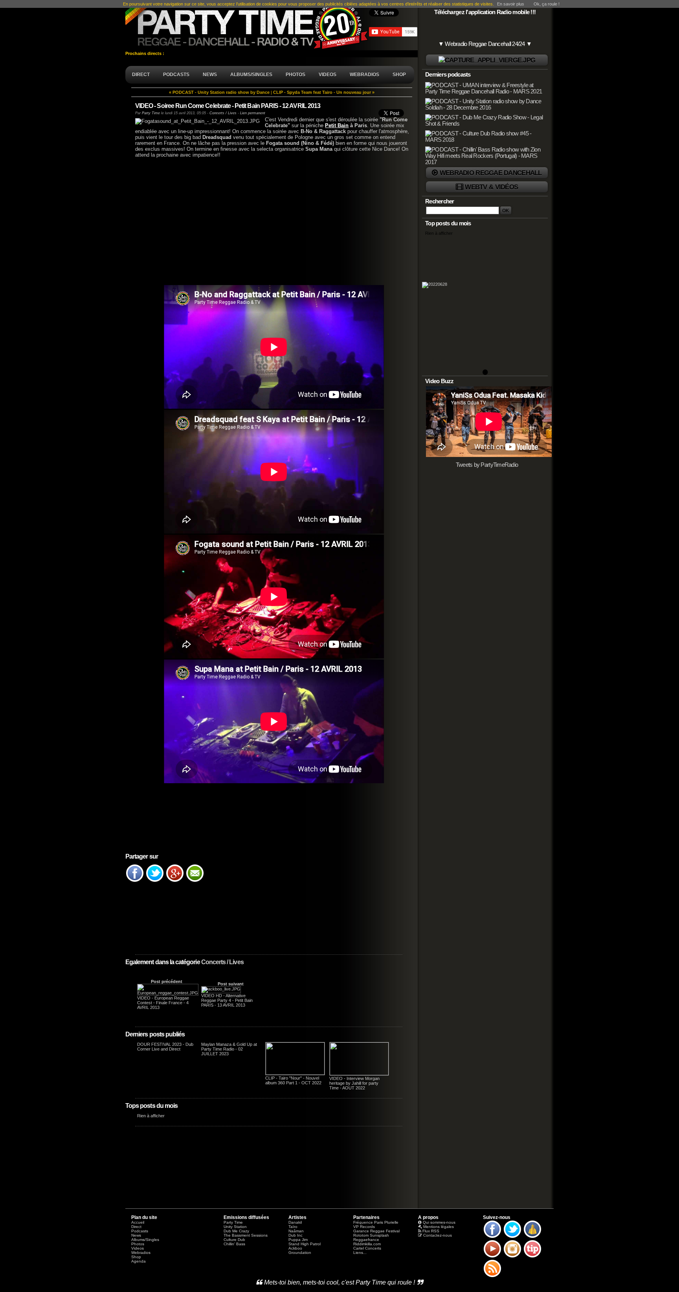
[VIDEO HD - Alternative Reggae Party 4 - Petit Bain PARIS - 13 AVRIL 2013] (221, 989)
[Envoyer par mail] (194, 881)
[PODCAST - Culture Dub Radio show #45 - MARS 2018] (485, 140)
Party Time (151, 113)
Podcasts (139, 1231)
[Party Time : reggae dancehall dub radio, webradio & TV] (247, 25)
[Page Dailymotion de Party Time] (532, 1237)
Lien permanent (252, 113)
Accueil (137, 1222)
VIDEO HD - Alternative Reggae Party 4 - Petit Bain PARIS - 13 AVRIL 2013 (227, 1000)
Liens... (360, 1252)
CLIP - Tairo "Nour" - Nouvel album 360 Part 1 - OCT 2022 (293, 1080)
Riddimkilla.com (367, 1244)
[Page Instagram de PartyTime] (512, 1257)
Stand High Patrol (304, 1244)
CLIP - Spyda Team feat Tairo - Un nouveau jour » (323, 92)
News (136, 1235)
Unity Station (235, 1226)
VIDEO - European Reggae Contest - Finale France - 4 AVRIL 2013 (163, 1003)
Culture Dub (234, 1239)
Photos (137, 1244)
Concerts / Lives (222, 962)
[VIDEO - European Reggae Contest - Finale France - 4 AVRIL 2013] (167, 992)
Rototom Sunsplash (371, 1235)
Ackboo (295, 1248)
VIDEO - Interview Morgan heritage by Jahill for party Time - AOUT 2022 (354, 1083)
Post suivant (231, 983)
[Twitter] (154, 881)
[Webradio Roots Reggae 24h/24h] (487, 60)
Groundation (299, 1252)
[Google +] (174, 881)
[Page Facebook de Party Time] (492, 1237)
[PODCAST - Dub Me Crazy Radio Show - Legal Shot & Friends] (485, 124)
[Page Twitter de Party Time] (512, 1237)
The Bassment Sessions (246, 1235)
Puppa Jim (298, 1239)
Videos (137, 1248)
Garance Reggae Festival (376, 1231)
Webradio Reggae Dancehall (491, 173)
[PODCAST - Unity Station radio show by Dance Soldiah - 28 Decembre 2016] (485, 107)
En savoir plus (510, 4)
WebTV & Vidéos (491, 187)
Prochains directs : (145, 53)
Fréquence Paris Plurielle (375, 1222)
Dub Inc (295, 1235)
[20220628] (485, 305)
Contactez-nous (437, 1235)
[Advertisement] (268, 221)
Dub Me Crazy (236, 1231)
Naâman (296, 1231)
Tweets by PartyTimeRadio (487, 465)
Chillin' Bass (234, 1244)
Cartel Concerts (367, 1248)
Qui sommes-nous (439, 1222)
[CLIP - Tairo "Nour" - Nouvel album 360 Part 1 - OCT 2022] (295, 1073)
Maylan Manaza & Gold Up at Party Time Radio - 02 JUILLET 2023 (229, 1049)
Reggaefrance (366, 1239)
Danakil (295, 1222)
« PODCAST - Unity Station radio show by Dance (219, 92)
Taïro (292, 1226)
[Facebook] (134, 881)
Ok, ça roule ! (547, 4)
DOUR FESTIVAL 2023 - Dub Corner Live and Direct (165, 1046)
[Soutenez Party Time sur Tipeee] (532, 1257)
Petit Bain (337, 125)
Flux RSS (430, 1231)
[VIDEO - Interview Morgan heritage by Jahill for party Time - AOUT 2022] (359, 1073)
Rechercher (439, 201)
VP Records (364, 1226)
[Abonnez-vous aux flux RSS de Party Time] (492, 1276)
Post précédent (166, 981)
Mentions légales (438, 1226)
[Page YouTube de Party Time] (492, 1257)
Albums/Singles (145, 1239)
